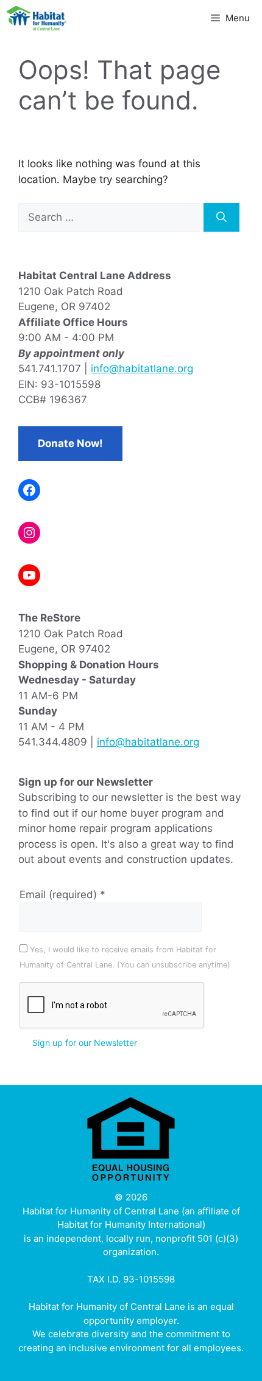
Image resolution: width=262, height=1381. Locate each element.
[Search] (221, 217)
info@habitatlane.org (142, 368)
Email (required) (62, 894)
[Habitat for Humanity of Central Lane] (36, 18)
